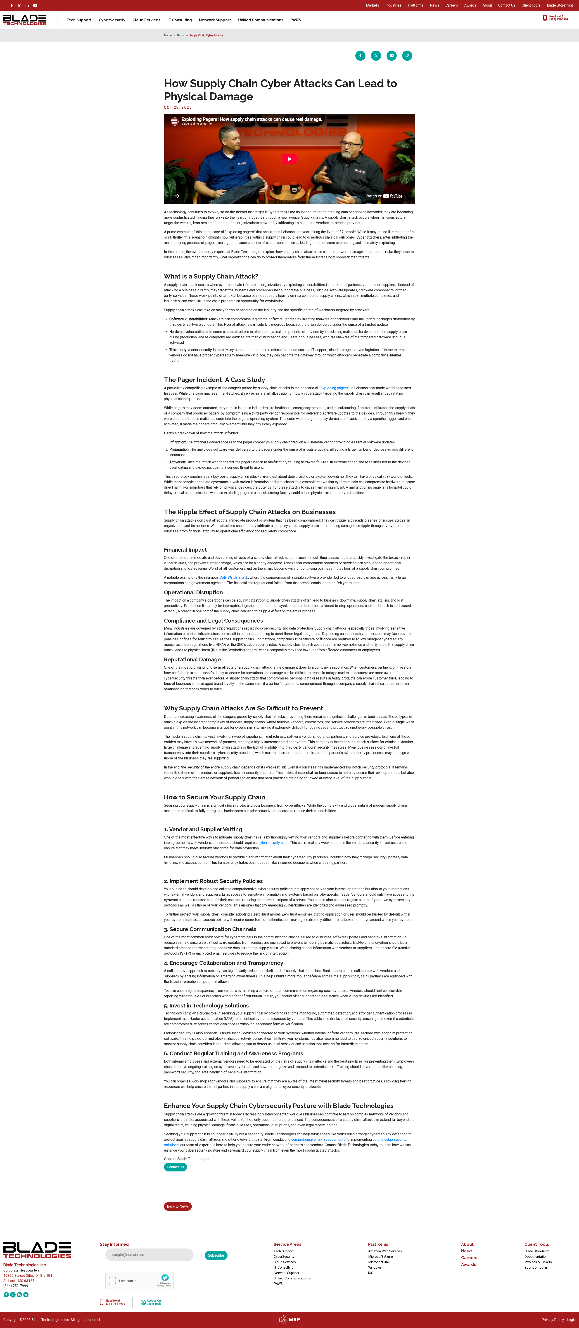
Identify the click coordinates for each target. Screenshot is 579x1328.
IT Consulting (180, 20)
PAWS (296, 20)
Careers (452, 5)
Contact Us (506, 5)
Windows (375, 1267)
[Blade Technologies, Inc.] (24, 19)
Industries (393, 5)
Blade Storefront (560, 5)
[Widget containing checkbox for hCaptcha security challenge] (139, 1280)
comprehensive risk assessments (318, 1139)
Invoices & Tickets (538, 1262)
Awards (470, 5)
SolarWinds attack (234, 577)
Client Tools (531, 5)
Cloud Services (146, 20)
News (434, 5)
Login (571, 1320)
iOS (370, 1273)
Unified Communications (260, 20)
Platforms (416, 5)
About (487, 5)
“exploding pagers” (334, 388)
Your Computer (535, 1267)
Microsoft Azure (380, 1257)
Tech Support (79, 20)
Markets (372, 5)
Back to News (178, 1206)
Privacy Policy (552, 1320)
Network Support (215, 20)
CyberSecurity (112, 20)
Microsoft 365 (379, 1262)
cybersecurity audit (274, 843)
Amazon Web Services (385, 1251)
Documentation (536, 1257)
